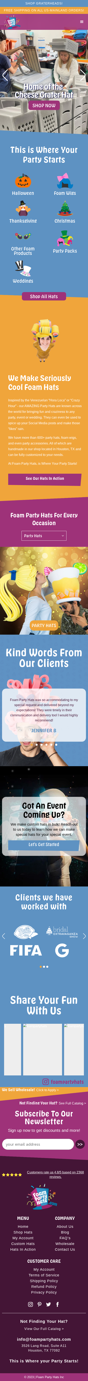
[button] (82, 22)
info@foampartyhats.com (44, 1339)
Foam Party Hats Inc (50, 1377)
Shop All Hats (44, 296)
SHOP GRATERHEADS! (44, 3)
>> (80, 1144)
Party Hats (44, 625)
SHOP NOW (44, 105)
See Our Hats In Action (45, 478)
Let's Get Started (44, 844)
